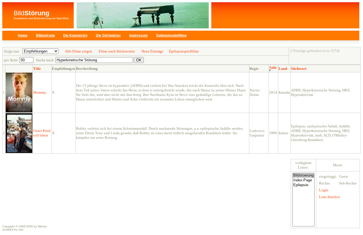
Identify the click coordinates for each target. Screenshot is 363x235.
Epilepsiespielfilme (171, 35)
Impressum (138, 35)
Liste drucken (329, 197)
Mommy (39, 92)
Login (323, 190)
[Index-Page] (303, 180)
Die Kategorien (75, 35)
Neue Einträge (152, 51)
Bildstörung (45, 35)
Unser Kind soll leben (41, 133)
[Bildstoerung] (303, 175)
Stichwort (298, 68)
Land (282, 68)
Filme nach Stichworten (117, 51)
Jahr (273, 67)
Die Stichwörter (108, 35)
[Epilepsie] (303, 185)
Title (37, 68)
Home (23, 35)
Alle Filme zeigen (78, 51)
